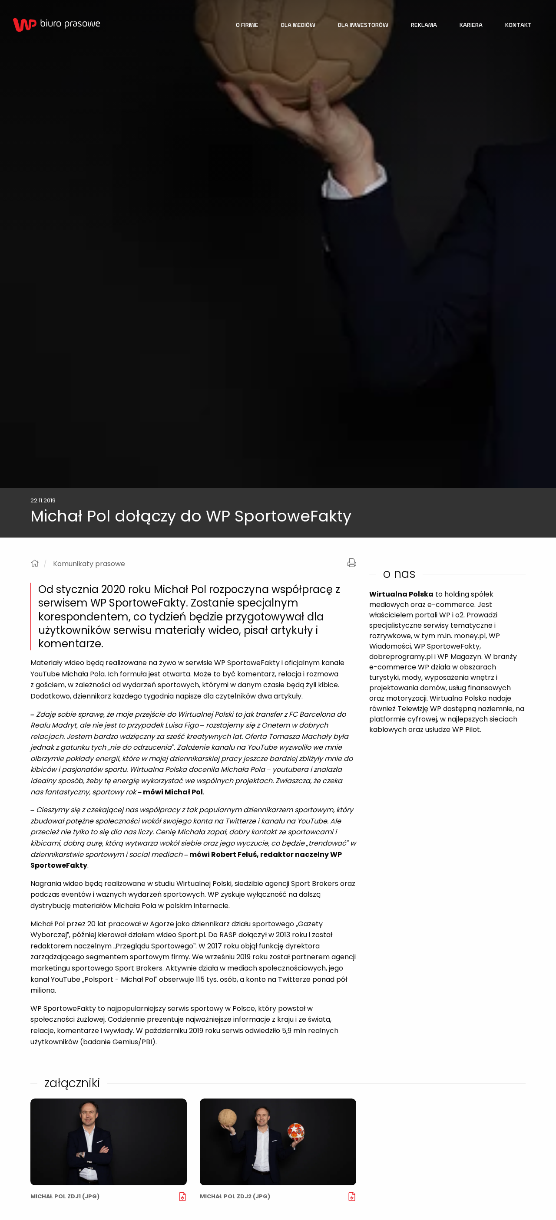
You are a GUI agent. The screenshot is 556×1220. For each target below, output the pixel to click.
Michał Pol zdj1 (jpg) (64, 1196)
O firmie (247, 25)
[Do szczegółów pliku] (108, 1142)
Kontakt (518, 25)
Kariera (471, 25)
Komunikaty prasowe (89, 564)
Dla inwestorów (363, 25)
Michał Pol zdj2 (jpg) (235, 1196)
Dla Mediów (298, 25)
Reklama (424, 25)
